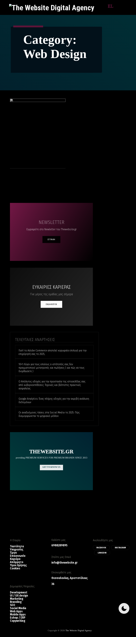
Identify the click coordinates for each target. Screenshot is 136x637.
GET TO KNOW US (51, 467)
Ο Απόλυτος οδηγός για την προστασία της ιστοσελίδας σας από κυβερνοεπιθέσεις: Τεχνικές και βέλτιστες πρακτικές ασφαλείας (52, 385)
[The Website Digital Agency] (51, 7)
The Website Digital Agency (79, 630)
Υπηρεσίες (16, 549)
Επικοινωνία (17, 555)
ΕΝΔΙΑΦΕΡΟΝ (51, 304)
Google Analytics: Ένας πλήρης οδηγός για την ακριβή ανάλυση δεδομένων (54, 400)
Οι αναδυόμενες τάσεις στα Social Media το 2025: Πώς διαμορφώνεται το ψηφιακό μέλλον (49, 414)
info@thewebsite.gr (64, 562)
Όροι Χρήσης (18, 565)
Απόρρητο (16, 562)
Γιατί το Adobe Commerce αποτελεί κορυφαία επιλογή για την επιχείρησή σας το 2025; (53, 352)
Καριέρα (15, 559)
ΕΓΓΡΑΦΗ (51, 239)
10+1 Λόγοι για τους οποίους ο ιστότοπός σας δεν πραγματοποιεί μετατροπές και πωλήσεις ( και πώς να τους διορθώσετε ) (51, 368)
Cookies (15, 568)
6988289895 (59, 545)
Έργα (13, 552)
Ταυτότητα (17, 546)
